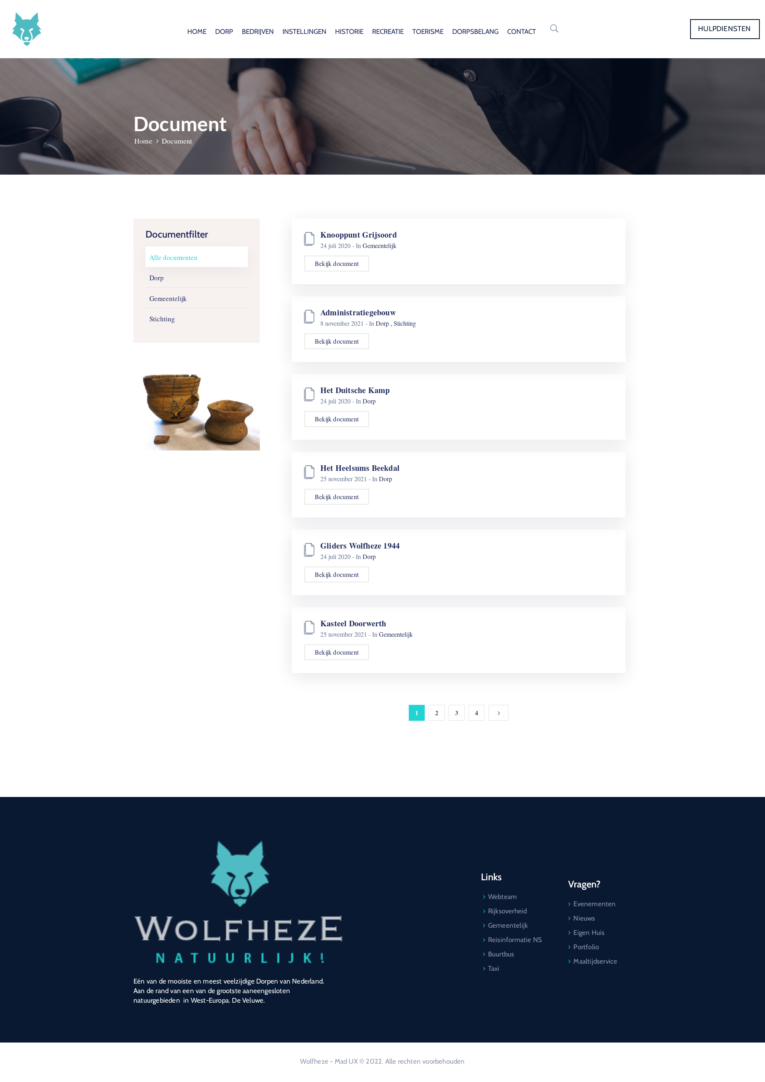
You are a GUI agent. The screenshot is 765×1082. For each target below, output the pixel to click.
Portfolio (586, 947)
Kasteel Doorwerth (353, 623)
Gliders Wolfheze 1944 (360, 545)
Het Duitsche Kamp (355, 390)
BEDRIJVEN (258, 31)
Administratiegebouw (358, 312)
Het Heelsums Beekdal (360, 468)
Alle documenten (173, 257)
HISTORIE (349, 31)
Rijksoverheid (507, 911)
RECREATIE (388, 31)
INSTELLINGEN (304, 31)
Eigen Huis (588, 932)
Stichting (162, 318)
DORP (224, 31)
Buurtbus (501, 954)
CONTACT (521, 31)
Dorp (156, 277)
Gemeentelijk (168, 298)
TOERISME (427, 31)
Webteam (502, 897)
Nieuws (584, 918)
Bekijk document (337, 263)
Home (143, 141)
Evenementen (594, 904)
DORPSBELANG (475, 31)
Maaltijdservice (595, 961)
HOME (196, 31)
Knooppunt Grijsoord (358, 234)
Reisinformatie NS (515, 940)
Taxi (494, 968)
